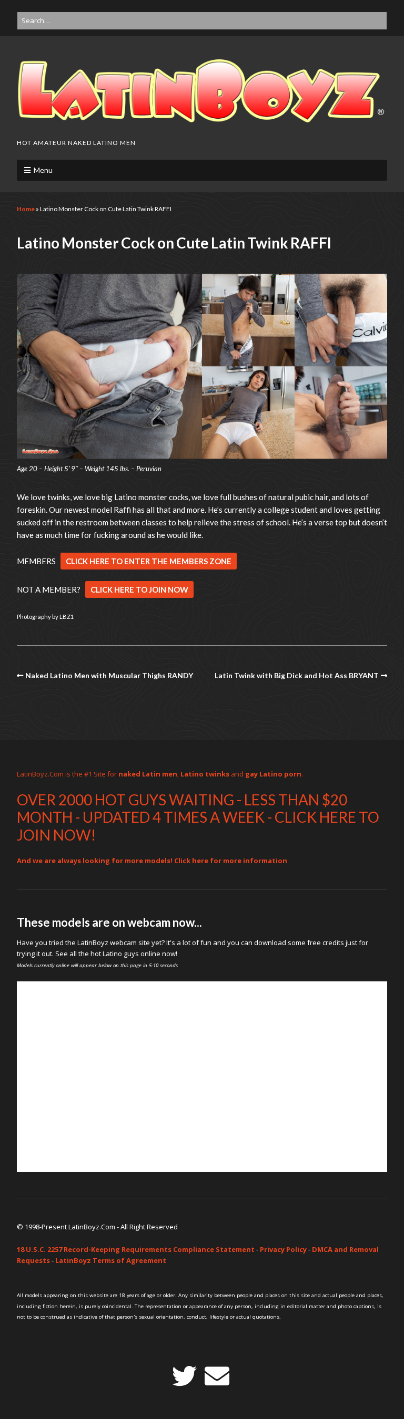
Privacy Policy (283, 1249)
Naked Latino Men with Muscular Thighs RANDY (109, 675)
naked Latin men (147, 774)
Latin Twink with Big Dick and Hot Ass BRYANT (297, 675)
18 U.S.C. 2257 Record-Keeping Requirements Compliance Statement (136, 1249)
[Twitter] (184, 1376)
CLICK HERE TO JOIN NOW (139, 589)
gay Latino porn (273, 774)
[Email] (217, 1376)
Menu (43, 169)
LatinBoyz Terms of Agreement (110, 1260)
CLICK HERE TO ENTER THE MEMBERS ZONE (148, 561)
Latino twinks (204, 774)
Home (26, 209)
